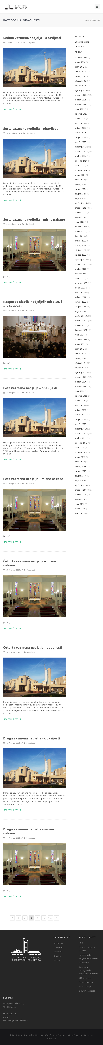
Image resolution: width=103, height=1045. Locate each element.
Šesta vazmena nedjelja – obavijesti (31, 128)
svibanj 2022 (80, 297)
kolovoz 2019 (81, 452)
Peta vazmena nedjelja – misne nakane (33, 479)
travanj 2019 (80, 471)
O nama (57, 956)
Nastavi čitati (11, 109)
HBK (81, 943)
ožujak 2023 (80, 250)
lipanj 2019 (80, 461)
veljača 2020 (80, 424)
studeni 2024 (81, 156)
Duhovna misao (82, 42)
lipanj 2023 (80, 236)
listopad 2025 (81, 104)
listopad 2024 (81, 161)
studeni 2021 (81, 325)
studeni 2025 (81, 99)
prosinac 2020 (81, 377)
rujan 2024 (79, 165)
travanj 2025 (80, 132)
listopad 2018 (81, 499)
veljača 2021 (80, 367)
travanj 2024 (80, 189)
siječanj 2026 (81, 90)
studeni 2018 (81, 494)
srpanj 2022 (80, 287)
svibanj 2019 (80, 466)
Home (87, 20)
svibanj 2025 (80, 128)
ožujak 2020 (80, 419)
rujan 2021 (79, 334)
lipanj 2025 (80, 123)
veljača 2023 (80, 255)
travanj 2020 (80, 414)
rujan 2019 (79, 447)
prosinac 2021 (81, 320)
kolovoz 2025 (81, 114)
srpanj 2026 (80, 62)
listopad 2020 (81, 386)
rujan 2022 (79, 278)
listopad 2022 (81, 273)
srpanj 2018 (80, 508)
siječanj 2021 (81, 372)
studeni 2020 (81, 381)
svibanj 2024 (80, 184)
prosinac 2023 (81, 208)
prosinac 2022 (81, 264)
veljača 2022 (80, 311)
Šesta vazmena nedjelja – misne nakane (34, 219)
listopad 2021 (81, 330)
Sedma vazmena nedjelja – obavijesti (32, 37)
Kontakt (57, 960)
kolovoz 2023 (81, 226)
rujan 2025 (79, 109)
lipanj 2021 (80, 349)
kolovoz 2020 (81, 396)
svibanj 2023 (80, 240)
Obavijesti (30, 42)
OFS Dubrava (85, 978)
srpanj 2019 (80, 457)
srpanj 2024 (80, 175)
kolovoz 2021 (81, 339)
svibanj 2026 (80, 71)
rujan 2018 (79, 504)
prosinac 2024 (81, 151)
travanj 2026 (80, 76)
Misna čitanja (85, 986)
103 (50, 917)
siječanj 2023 (81, 259)
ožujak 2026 (80, 81)
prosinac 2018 (81, 490)
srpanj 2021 (80, 344)
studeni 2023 (81, 212)
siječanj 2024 (81, 203)
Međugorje (84, 962)
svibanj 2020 (80, 410)
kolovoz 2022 (81, 283)
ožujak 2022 (80, 306)
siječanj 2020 (81, 428)
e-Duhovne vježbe (87, 991)
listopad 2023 (81, 217)
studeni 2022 (81, 269)
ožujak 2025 (80, 137)
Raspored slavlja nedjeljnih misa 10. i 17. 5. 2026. (32, 303)
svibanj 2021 (80, 353)
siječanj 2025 (81, 146)
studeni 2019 (81, 438)
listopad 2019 (81, 443)
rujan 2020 (79, 391)
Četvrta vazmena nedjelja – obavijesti (32, 647)
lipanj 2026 (80, 67)
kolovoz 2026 (81, 57)
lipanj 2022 (80, 292)
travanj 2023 (80, 245)
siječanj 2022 (81, 316)
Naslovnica (58, 943)
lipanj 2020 (80, 405)
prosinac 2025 (81, 95)
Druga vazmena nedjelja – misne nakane (28, 831)
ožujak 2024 (80, 193)
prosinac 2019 (81, 433)
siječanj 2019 (81, 485)
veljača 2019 (80, 480)
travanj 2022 (80, 302)
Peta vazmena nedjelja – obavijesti (30, 388)
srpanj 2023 (80, 231)
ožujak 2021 (80, 363)
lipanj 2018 (80, 513)
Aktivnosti (58, 951)
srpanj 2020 (80, 400)
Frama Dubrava (86, 982)
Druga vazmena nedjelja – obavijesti (31, 738)
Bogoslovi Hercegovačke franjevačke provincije (89, 970)
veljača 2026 (80, 85)
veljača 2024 (80, 198)
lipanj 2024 (80, 179)
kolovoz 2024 (81, 170)
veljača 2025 (80, 142)
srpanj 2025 (80, 118)
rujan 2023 (79, 222)
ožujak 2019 (80, 475)
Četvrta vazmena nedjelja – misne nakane (29, 563)
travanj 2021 (80, 358)
